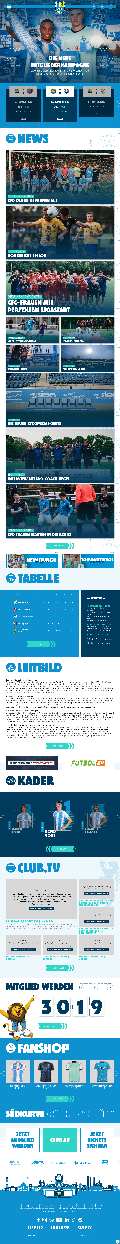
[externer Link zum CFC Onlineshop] (103, 6)
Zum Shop (58, 1098)
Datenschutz (86, 1235)
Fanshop (60, 1227)
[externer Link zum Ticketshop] (94, 6)
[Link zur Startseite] (60, 13)
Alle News (58, 545)
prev (13, 57)
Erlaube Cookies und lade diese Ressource (41, 908)
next (107, 57)
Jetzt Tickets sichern (97, 1140)
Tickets (35, 1227)
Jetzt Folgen (58, 968)
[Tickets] (96, 114)
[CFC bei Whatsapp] (51, 1220)
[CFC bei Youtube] (59, 1220)
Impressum (32, 1235)
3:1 (20, 107)
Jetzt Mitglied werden (22, 1140)
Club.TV (60, 1140)
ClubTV (85, 1227)
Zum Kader (62, 849)
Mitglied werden (51, 1026)
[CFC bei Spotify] (80, 1220)
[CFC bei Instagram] (44, 1220)
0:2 (56, 107)
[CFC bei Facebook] (38, 1220)
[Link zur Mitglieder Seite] (111, 6)
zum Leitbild (58, 746)
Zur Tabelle (39, 644)
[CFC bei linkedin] (67, 1220)
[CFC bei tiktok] (73, 1220)
